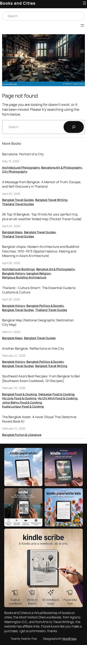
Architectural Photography (21, 167)
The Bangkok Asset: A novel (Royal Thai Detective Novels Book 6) (39, 419)
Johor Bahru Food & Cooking (22, 402)
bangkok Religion (38, 273)
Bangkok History (13, 273)
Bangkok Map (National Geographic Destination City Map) (38, 322)
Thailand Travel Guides (18, 204)
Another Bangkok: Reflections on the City (33, 348)
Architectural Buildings (18, 269)
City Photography (14, 171)
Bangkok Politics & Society (45, 306)
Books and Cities (17, 3)
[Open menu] (84, 3)
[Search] (74, 127)
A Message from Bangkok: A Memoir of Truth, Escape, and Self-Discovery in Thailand (41, 184)
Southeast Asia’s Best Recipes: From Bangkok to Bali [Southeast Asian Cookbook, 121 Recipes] (41, 378)
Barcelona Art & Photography (61, 167)
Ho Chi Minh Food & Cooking (57, 398)
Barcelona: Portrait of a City (23, 154)
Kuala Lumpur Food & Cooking (23, 406)
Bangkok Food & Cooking (19, 394)
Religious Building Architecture (24, 277)
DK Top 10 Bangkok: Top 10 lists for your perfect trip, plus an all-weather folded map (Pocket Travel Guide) (42, 216)
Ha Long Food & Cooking (19, 398)
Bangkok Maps (12, 232)
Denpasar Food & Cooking (56, 394)
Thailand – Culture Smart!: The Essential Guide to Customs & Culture (39, 290)
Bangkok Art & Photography (55, 269)
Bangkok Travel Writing (51, 200)
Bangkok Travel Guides (18, 200)
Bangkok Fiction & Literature (21, 435)
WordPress (69, 639)
